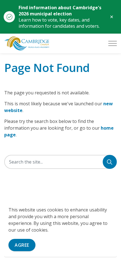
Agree (22, 245)
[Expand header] (112, 43)
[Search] (110, 162)
